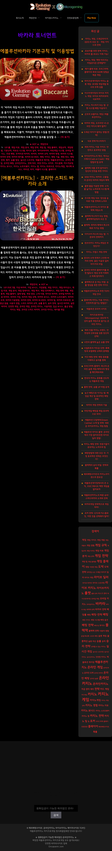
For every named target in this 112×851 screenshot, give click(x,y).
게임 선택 (91, 556)
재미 (92, 689)
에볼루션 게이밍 (42, 160)
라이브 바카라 (51, 294)
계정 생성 (30, 294)
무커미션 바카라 (23, 154)
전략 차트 (32, 163)
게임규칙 (62, 148)
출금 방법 (68, 307)
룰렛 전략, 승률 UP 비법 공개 (96, 387)
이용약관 (48, 307)
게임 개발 (101, 540)
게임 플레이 (52, 148)
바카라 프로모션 (64, 300)
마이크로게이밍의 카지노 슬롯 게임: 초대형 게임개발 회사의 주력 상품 (97, 84)
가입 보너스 (32, 288)
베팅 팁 (96, 625)
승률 (99, 641)
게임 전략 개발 (62, 291)
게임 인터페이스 (47, 291)
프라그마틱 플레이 (102, 721)
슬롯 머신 (92, 641)
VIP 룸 (7, 148)
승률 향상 (15, 160)
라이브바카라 (43, 151)
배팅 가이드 (45, 157)
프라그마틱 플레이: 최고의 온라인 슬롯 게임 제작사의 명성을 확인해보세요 (96, 369)
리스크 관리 (102, 593)
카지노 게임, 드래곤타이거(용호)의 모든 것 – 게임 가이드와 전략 (96, 42)
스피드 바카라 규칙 (29, 303)
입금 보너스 (58, 307)
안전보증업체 (73, 18)
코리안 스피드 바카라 (30, 310)
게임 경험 (90, 546)
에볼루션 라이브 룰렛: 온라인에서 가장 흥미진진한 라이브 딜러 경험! (96, 435)
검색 (56, 803)
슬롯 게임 (102, 636)
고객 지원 (40, 294)
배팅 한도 (65, 157)
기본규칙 (8, 151)
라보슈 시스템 (19, 151)
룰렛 (88, 593)
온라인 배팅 (9, 163)
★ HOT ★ (34, 144)
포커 (92, 721)
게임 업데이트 (24, 291)
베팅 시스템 (95, 620)
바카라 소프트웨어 (59, 297)
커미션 (26, 169)
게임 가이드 (53, 288)
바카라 (34, 154)
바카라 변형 (54, 154)
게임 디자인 (91, 551)
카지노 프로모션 (47, 166)
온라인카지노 (20, 163)
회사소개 (20, 18)
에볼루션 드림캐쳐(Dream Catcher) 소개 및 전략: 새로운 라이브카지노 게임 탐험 (96, 423)
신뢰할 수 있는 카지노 (98, 646)
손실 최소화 (85, 636)
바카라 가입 (15, 297)
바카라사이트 (57, 843)
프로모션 (84, 727)
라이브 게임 (89, 578)
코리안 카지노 (47, 310)
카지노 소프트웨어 (21, 166)
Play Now (91, 18)
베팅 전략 (88, 625)
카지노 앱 (35, 166)
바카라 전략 (5, 157)
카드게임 (84, 695)
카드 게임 (104, 689)
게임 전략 (34, 148)
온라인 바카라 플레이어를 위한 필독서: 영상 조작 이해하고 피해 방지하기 (96, 273)
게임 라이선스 (65, 288)
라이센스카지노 (51, 18)
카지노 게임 (15, 310)
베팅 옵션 (104, 620)
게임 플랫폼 (92, 561)
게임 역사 (35, 291)
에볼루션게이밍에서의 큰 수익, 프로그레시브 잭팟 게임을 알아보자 (96, 486)
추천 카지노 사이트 (45, 163)
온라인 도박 (89, 673)
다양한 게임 (94, 567)
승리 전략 (52, 303)
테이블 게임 (59, 310)
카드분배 (58, 163)
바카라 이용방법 (13, 300)
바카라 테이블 (18, 157)
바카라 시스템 (67, 154)
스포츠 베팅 (94, 636)
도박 (101, 566)
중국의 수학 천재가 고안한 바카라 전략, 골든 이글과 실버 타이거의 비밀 (96, 261)
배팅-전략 (96, 614)
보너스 (102, 625)
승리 (104, 641)
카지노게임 (60, 166)
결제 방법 (21, 294)
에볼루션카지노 (57, 160)
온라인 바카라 (98, 673)
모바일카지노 (91, 604)
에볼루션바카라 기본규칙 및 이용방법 (37, 51)
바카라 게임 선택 (29, 297)
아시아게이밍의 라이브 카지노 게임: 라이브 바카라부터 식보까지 (97, 96)
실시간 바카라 (63, 303)
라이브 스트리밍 (99, 583)
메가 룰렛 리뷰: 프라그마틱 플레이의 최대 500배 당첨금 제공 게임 (96, 72)
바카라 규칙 (43, 154)
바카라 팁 (51, 300)
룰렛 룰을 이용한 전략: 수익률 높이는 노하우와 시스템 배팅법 (96, 189)
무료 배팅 (10, 154)
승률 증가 (42, 303)
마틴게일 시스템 (57, 151)
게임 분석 (25, 148)
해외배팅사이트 (104, 727)
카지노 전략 (97, 715)
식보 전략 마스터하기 (96, 141)
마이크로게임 (58, 840)
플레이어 (52, 169)
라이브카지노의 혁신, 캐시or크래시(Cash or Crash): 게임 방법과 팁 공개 (96, 159)
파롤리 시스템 (41, 169)
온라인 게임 (25, 307)
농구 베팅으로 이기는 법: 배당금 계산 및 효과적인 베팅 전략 (97, 396)
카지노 (92, 694)
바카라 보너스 (43, 297)
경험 (87, 567)
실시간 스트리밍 (27, 160)
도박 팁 (89, 572)
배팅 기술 (55, 157)
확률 (95, 732)
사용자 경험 (14, 303)
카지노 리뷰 (103, 705)
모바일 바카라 (65, 294)
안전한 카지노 (101, 657)
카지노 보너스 (6, 166)
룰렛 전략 (94, 593)
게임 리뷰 (15, 148)
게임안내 (32, 18)
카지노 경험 (91, 705)
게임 (84, 540)
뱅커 (8, 160)
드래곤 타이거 (101, 572)
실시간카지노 (91, 657)
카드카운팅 (68, 163)
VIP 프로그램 (9, 288)
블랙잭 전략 (94, 631)
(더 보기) (65, 137)
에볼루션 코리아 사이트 (96, 309)
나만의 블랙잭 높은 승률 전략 (96, 342)
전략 (97, 689)
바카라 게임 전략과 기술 (96, 405)
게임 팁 (43, 148)
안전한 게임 (13, 307)
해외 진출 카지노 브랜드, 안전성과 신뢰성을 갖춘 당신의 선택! (96, 333)
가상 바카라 (21, 288)
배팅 (89, 615)
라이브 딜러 (31, 151)
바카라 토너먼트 (32, 157)
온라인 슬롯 (94, 678)
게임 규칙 (101, 545)
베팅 (105, 614)
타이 (32, 169)
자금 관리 (85, 689)
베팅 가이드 (86, 620)
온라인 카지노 (37, 307)
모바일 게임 (95, 599)
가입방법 (42, 288)
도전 (93, 572)
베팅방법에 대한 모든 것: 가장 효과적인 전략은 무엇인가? (97, 456)
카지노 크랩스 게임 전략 (96, 252)
